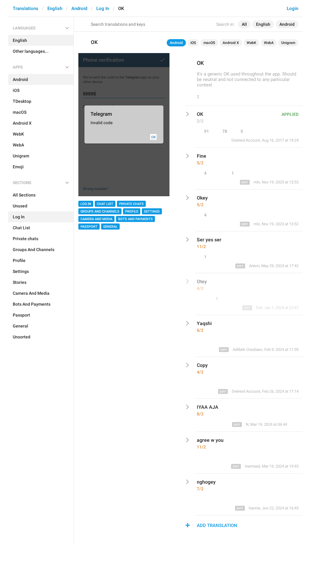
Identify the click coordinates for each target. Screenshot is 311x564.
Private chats (131, 204)
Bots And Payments (135, 219)
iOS (193, 43)
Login (292, 8)
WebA (269, 43)
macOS (209, 43)
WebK (251, 43)
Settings (152, 211)
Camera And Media (96, 219)
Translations (25, 8)
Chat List (105, 204)
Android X (231, 43)
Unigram (288, 43)
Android (79, 8)
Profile (131, 211)
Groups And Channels (99, 211)
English (54, 8)
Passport (88, 227)
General (110, 227)
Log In (102, 8)
